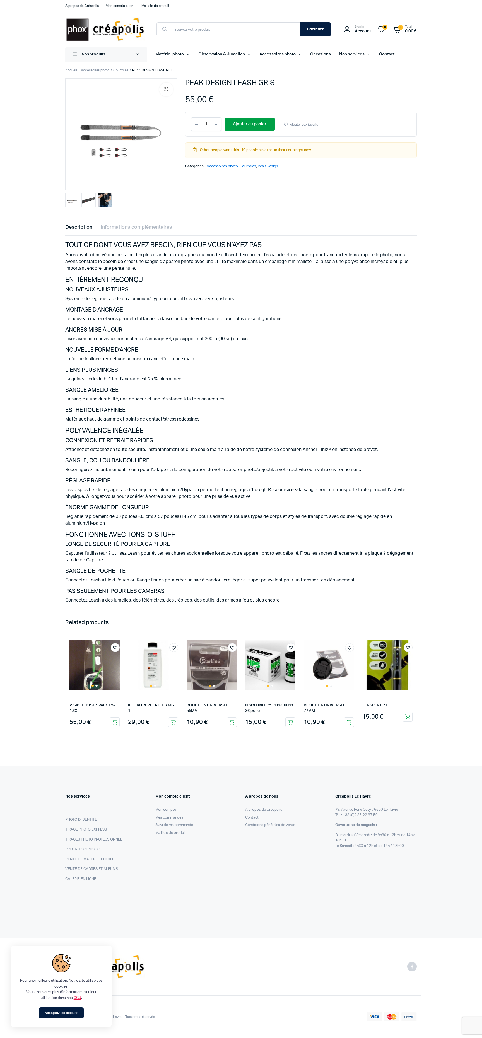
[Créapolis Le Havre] (105, 29)
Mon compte (165, 810)
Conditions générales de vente (270, 825)
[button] (166, 89)
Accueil (71, 70)
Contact (386, 54)
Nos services (352, 54)
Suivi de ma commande (174, 825)
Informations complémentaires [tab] (136, 227)
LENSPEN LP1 (374, 705)
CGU (77, 998)
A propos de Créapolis (82, 6)
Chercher (315, 29)
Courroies (120, 70)
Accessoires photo (277, 54)
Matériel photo (169, 54)
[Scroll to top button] (469, 1025)
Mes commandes (169, 817)
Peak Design (268, 166)
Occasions (320, 54)
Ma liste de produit (155, 6)
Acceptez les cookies (61, 1013)
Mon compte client (120, 6)
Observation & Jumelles (221, 54)
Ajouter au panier (115, 722)
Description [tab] (78, 227)
